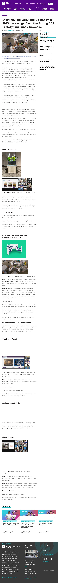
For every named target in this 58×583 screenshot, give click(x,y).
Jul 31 (25, 531)
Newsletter (32, 3)
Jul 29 (44, 531)
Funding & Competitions (44, 9)
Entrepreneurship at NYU (7, 9)
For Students (29, 9)
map (26, 566)
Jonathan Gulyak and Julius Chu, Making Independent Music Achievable (47, 48)
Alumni (26, 3)
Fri (23, 531)
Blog (37, 3)
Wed (6, 531)
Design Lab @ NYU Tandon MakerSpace (13, 73)
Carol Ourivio (10, 30)
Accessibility (46, 561)
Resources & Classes (52, 9)
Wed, (16, 30)
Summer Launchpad (31, 113)
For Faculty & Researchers (37, 9)
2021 (22, 30)
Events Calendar (15, 9)
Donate (50, 3)
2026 (12, 531)
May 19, (19, 30)
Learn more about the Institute (9, 577)
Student (5, 15)
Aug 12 (8, 531)
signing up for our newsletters (12, 58)
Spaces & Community (22, 9)
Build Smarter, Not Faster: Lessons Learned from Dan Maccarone (47, 68)
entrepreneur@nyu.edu (48, 554)
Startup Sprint (22, 113)
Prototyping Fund (13, 71)
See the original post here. (26, 63)
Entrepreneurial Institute (10, 521)
